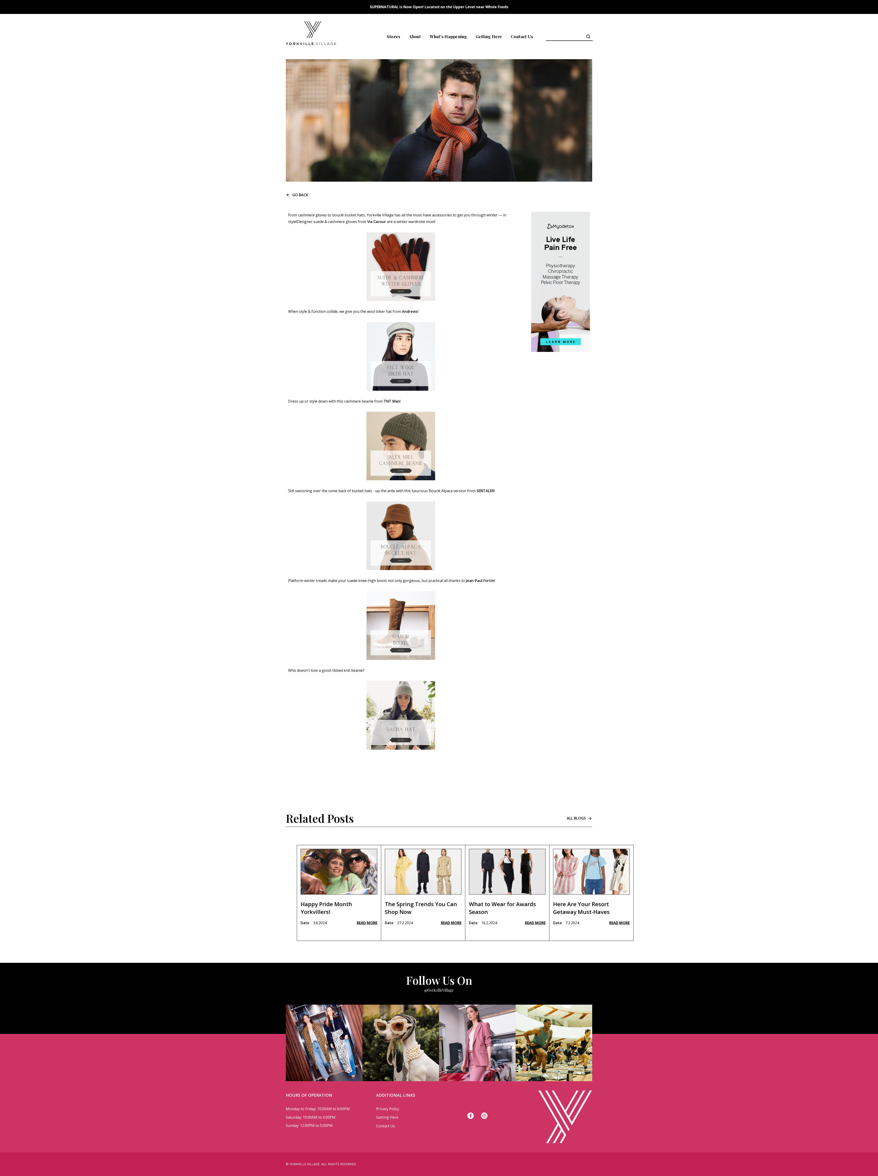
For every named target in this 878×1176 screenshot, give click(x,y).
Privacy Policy (387, 1108)
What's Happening (448, 36)
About (415, 36)
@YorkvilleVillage (439, 990)
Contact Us (522, 36)
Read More (367, 922)
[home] (311, 36)
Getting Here (489, 36)
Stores (393, 36)
